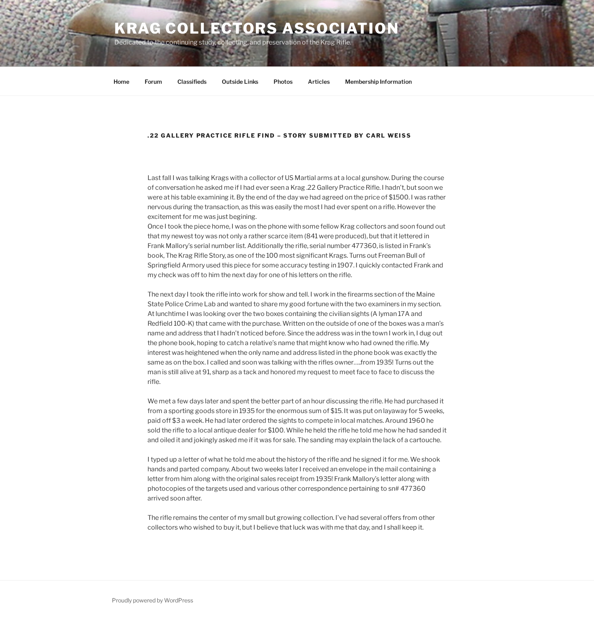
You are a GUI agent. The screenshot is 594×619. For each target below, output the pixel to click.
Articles (319, 81)
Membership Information (378, 81)
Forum (153, 81)
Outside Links (240, 81)
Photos (283, 81)
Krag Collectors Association (256, 28)
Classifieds (191, 81)
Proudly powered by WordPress (152, 600)
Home (121, 81)
